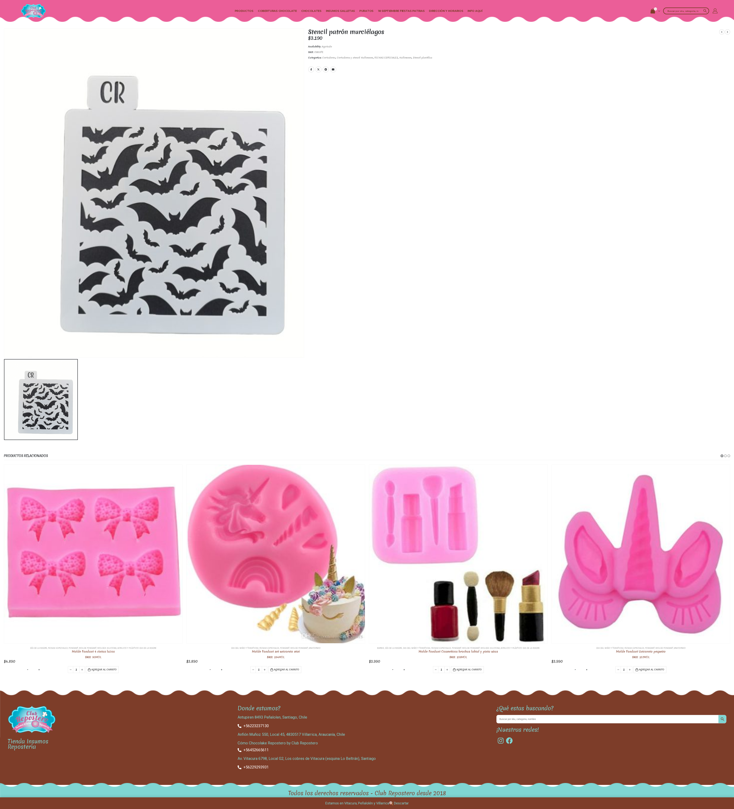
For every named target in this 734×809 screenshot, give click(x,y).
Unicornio (315, 648)
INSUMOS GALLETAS (340, 11)
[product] (93, 554)
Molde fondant (87, 648)
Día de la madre (38, 648)
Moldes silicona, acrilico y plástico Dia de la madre (126, 648)
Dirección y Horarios (446, 11)
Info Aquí (475, 11)
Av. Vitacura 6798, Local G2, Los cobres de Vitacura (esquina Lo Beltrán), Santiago (307, 758)
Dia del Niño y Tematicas (244, 648)
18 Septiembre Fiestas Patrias (401, 11)
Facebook (311, 69)
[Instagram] (500, 740)
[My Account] (715, 10)
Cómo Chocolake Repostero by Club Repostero (278, 743)
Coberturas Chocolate (277, 11)
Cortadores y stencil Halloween (355, 57)
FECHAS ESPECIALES (386, 57)
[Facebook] (509, 740)
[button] (722, 456)
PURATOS (366, 11)
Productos (244, 11)
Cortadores (328, 57)
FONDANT (73, 648)
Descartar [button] (401, 803)
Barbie (380, 648)
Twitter (318, 69)
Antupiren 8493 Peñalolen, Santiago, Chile (272, 717)
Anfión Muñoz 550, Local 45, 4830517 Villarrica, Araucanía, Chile (291, 734)
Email (333, 69)
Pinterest (326, 69)
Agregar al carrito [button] (104, 669)
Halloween (405, 57)
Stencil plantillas (422, 57)
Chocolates (311, 11)
